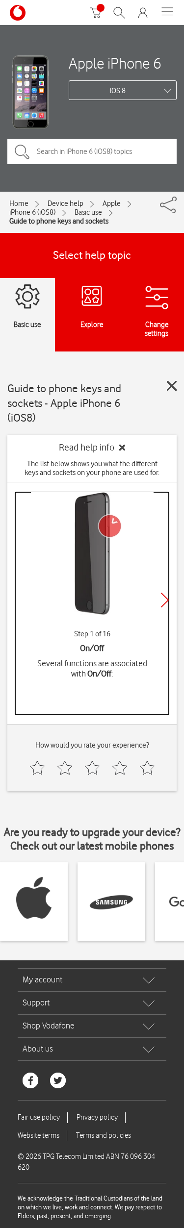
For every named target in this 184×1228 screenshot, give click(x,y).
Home (18, 203)
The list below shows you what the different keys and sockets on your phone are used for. (92, 468)
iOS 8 (118, 90)
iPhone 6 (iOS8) (32, 212)
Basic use (88, 212)
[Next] (165, 600)
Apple (112, 203)
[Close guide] (172, 386)
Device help (65, 203)
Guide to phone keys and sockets (58, 221)
